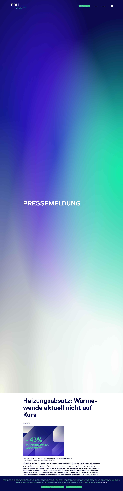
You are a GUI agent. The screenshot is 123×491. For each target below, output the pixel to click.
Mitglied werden (84, 6)
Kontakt (104, 6)
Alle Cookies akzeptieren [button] (74, 487)
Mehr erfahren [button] (104, 482)
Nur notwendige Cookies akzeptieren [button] (52, 487)
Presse (96, 6)
